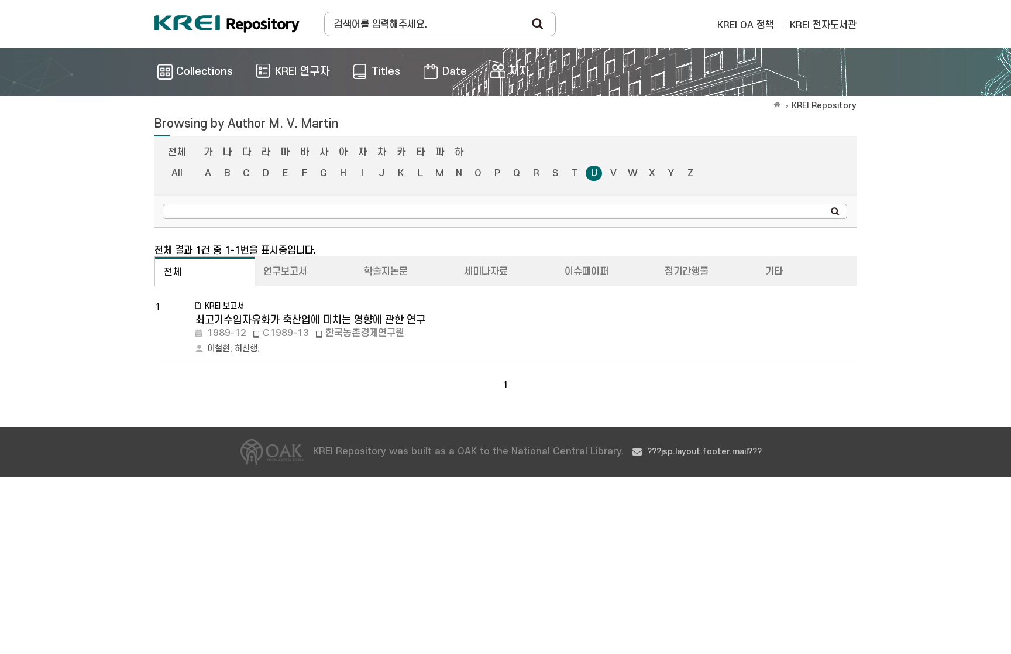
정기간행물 (687, 271)
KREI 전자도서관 (823, 25)
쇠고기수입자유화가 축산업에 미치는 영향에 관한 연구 (310, 320)
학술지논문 (386, 271)
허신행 (246, 349)
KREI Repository (824, 106)
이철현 (218, 349)
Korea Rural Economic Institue (227, 24)
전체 (176, 152)
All (177, 173)
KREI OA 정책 (745, 25)
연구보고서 (285, 271)
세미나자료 (486, 271)
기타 (774, 271)
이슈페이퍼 (586, 271)
